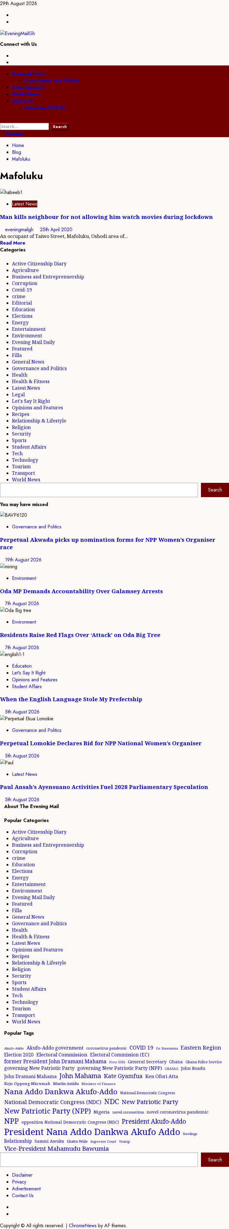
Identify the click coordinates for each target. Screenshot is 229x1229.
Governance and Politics (51, 80)
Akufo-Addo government (55, 1048)
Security (21, 433)
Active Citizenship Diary (39, 263)
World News (26, 94)
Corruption (24, 283)
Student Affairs (29, 447)
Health (19, 375)
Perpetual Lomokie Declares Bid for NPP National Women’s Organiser (101, 743)
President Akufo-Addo (154, 1121)
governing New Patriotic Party (39, 1068)
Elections (22, 316)
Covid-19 (22, 289)
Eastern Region (201, 1047)
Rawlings (190, 1133)
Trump (124, 1141)
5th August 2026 (22, 711)
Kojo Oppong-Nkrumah (27, 1083)
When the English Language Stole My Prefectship (71, 699)
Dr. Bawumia (167, 1048)
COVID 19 (141, 1047)
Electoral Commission (61, 1054)
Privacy (19, 1181)
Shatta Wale (77, 1141)
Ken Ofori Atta (161, 1076)
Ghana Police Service (203, 1061)
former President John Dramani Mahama (55, 1061)
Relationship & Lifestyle (39, 420)
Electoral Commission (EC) (119, 1054)
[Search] (2, 119)
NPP (11, 1121)
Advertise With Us (45, 107)
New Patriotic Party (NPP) (47, 1111)
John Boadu (193, 1068)
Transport (23, 473)
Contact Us (23, 1195)
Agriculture (25, 270)
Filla (17, 355)
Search (215, 489)
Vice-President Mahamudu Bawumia (56, 1148)
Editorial (22, 303)
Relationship (18, 1141)
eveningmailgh (20, 229)
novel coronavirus (128, 1112)
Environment (27, 335)
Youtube (14, 133)
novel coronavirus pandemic (177, 1112)
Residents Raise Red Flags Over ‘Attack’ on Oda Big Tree (80, 634)
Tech (17, 453)
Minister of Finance (98, 1083)
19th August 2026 (23, 559)
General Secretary (147, 1061)
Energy (20, 322)
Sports (19, 440)
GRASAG (171, 1069)
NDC (111, 1101)
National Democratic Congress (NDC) (52, 1102)
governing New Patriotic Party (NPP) (119, 1068)
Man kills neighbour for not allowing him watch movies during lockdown (106, 216)
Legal (18, 394)
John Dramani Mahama (30, 1076)
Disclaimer (22, 1175)
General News (28, 73)
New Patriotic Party (150, 1102)
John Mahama (80, 1075)
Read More (12, 242)
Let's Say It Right (31, 401)
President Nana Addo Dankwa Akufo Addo (92, 1132)
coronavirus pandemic (106, 1048)
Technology (25, 460)
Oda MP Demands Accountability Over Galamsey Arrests (81, 591)
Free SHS (117, 1062)
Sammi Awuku (49, 1141)
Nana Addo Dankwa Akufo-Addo (60, 1091)
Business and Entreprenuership (48, 276)
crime (18, 296)
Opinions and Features (37, 407)
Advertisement (26, 1188)
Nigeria (102, 1112)
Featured (22, 348)
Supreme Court (103, 1141)
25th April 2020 (56, 229)
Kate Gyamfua (123, 1076)
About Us (22, 101)
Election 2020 (19, 1055)
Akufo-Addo (14, 1048)
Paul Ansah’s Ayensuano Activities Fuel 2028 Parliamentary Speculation (104, 786)
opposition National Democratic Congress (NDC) (70, 1122)
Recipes (20, 414)
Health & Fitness (30, 381)
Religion (21, 427)
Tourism (21, 466)
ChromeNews (83, 1225)
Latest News (24, 204)
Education (23, 309)
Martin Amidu (66, 1083)
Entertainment (28, 87)
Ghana (176, 1061)
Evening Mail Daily (33, 342)
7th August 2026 (22, 603)
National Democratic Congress (147, 1092)
